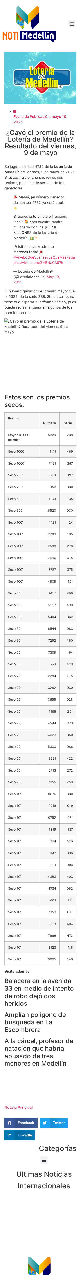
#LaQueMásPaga (60, 257)
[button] (71, 23)
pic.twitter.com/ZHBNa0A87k (38, 262)
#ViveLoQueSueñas (30, 257)
